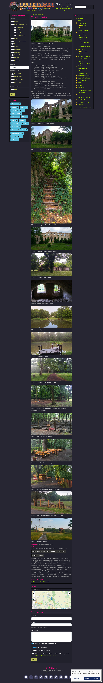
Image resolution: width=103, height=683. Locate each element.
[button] (51, 598)
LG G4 (34, 555)
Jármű (22, 120)
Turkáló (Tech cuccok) (85, 63)
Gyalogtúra (20, 27)
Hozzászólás (34, 630)
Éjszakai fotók (16, 113)
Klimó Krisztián (64, 3)
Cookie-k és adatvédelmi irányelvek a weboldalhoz (46, 655)
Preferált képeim (83, 30)
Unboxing (17, 43)
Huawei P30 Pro (18, 79)
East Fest (23, 107)
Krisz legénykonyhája (85, 90)
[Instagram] (36, 677)
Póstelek (40, 555)
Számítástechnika (17, 133)
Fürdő (23, 117)
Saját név (33, 616)
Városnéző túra (61, 551)
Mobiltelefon (15, 126)
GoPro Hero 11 (18, 76)
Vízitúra (19, 32)
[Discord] (66, 677)
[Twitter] (61, 677)
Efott (22, 110)
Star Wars (14, 130)
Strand (24, 130)
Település (12, 64)
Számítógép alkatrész (86, 43)
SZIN (13, 136)
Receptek (16, 57)
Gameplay (17, 46)
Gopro (81, 61)
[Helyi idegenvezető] (46, 677)
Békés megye (51, 551)
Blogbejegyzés (39, 14)
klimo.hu (59, 672)
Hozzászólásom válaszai (43, 650)
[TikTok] (41, 677)
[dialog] (86, 675)
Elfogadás (96, 678)
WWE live (14, 139)
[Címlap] (31, 6)
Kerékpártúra (20, 30)
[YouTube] (26, 677)
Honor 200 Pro (18, 74)
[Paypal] (56, 677)
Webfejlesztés (83, 68)
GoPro (14, 120)
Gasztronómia (18, 55)
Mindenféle (17, 52)
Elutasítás (87, 678)
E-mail (33, 622)
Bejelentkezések (83, 28)
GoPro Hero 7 (18, 82)
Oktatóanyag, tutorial (84, 46)
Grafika (81, 70)
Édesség (14, 110)
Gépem (81, 40)
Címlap (32, 14)
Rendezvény (17, 21)
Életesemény (17, 49)
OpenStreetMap (62, 608)
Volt (20, 136)
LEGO (24, 123)
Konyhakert (17, 60)
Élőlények (15, 117)
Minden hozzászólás (41, 647)
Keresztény (15, 123)
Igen (15, 89)
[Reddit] (71, 677)
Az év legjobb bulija (84, 97)
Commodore (15, 104)
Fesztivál (16, 38)
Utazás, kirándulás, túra (38, 551)
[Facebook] (31, 677)
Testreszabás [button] (75, 678)
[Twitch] (51, 677)
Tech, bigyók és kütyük (20, 41)
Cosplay (14, 107)
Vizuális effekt (83, 73)
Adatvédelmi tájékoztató (85, 107)
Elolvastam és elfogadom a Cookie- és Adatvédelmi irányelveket (51, 654)
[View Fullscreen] (34, 602)
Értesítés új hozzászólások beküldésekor (45, 643)
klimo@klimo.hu (49, 672)
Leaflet (56, 608)
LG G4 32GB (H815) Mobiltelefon (40, 581)
